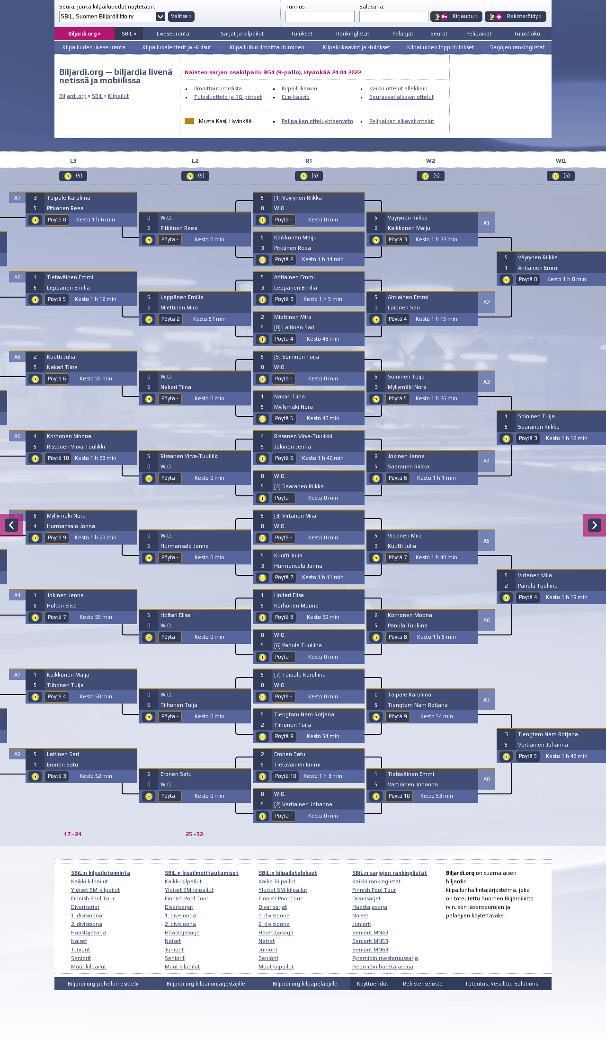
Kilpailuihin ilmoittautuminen (267, 47)
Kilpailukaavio (299, 88)
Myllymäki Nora (66, 516)
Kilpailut (118, 96)
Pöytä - (169, 239)
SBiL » (129, 33)
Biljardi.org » (84, 33)
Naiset (79, 941)
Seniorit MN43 (370, 932)
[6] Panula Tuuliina (298, 645)
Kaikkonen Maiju (68, 675)
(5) (79, 175)
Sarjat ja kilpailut (242, 33)
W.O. (166, 217)
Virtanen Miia (405, 535)
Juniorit (80, 949)
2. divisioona (86, 924)
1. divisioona (86, 915)
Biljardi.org (73, 96)
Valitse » (181, 16)
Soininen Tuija (406, 376)
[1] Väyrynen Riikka (298, 198)
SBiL (97, 96)
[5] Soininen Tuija (296, 357)
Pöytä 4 (57, 696)
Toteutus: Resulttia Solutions (501, 983)
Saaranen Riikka (408, 466)
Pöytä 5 (57, 299)
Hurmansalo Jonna (71, 526)
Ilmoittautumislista (218, 88)
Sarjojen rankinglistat (517, 47)
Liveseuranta (173, 33)
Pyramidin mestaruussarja (385, 958)
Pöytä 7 (57, 617)
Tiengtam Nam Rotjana (304, 714)
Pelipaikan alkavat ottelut (401, 121)
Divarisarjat (85, 907)
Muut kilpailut (88, 966)
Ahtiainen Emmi (294, 277)
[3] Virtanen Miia (295, 516)
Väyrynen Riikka (408, 217)
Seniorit (81, 958)
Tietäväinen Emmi (70, 277)
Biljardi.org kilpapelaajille (305, 983)
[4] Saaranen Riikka (299, 486)
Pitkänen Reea (65, 208)
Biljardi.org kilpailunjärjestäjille (206, 983)
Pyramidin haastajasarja (382, 966)
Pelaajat (402, 33)
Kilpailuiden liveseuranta (93, 47)
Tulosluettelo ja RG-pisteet (228, 97)
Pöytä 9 (57, 537)
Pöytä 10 (58, 458)
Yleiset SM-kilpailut (95, 890)
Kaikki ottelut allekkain (398, 88)
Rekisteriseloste (423, 983)
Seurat (438, 33)
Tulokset (301, 33)
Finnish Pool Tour (93, 898)
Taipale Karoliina (68, 198)
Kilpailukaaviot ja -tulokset (356, 47)
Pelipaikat (478, 33)
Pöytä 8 (57, 219)
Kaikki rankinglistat (376, 881)
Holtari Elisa (62, 605)
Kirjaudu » (465, 16)
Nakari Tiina (62, 367)
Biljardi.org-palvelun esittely (103, 983)
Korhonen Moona (69, 436)
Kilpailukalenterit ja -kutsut (177, 47)
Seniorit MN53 (370, 941)
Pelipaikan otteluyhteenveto (317, 121)
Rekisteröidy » (524, 16)
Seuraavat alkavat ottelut (401, 97)
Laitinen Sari (63, 754)
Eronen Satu (62, 764)
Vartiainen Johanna (413, 784)
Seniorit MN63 (370, 949)
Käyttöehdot (372, 983)
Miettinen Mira (179, 307)
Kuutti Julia (61, 357)
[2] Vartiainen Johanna (303, 804)
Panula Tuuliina (408, 625)
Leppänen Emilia (68, 288)
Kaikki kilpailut (89, 881)
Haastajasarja (88, 932)
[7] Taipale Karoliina (300, 675)
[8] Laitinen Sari (294, 327)
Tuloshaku (527, 33)
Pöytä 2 (170, 319)
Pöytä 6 (57, 378)
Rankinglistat (352, 33)
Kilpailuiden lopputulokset (440, 47)
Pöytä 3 (57, 776)
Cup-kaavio (296, 97)
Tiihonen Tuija (65, 685)
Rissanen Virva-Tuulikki (76, 446)
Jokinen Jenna (65, 595)
